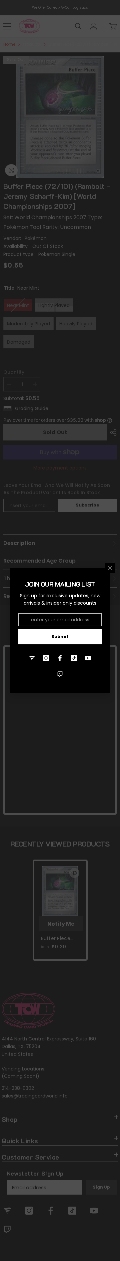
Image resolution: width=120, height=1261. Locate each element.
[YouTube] (88, 658)
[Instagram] (46, 658)
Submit (60, 636)
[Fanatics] (32, 658)
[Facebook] (60, 658)
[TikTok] (74, 658)
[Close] (110, 568)
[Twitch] (60, 674)
